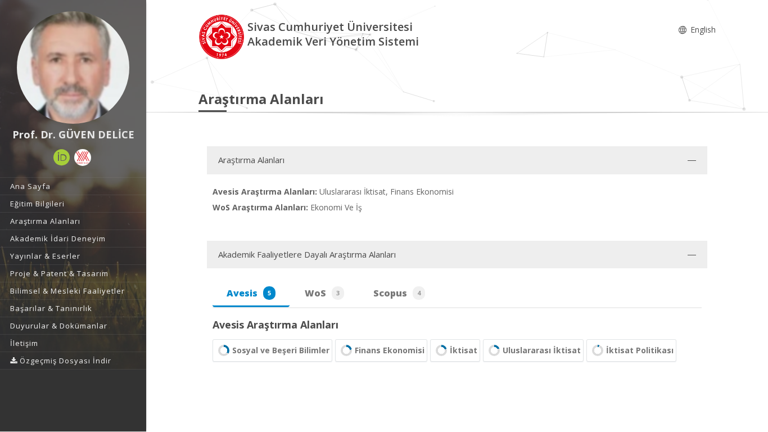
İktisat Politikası (640, 350)
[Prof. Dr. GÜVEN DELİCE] (73, 67)
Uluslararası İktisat (542, 350)
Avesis (249, 293)
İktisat (463, 350)
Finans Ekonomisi (389, 350)
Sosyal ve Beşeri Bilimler (280, 350)
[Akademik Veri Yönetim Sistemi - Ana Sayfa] (222, 35)
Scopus (397, 293)
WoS (322, 293)
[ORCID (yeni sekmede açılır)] (61, 157)
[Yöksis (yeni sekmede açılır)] (82, 157)
